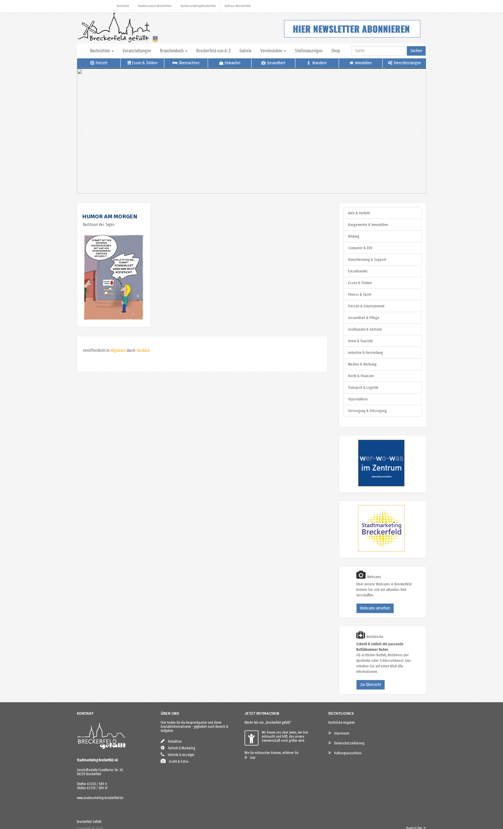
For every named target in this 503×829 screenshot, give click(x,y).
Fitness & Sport (359, 294)
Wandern (319, 62)
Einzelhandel (357, 271)
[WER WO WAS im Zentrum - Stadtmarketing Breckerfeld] (374, 485)
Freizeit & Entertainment (366, 306)
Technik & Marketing (180, 748)
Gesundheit (275, 62)
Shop (335, 51)
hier (252, 758)
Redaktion (173, 741)
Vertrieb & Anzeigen (179, 755)
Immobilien (363, 62)
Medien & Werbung (362, 364)
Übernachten (188, 62)
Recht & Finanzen (361, 376)
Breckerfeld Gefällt (89, 822)
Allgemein (118, 350)
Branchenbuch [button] (172, 51)
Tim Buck (143, 350)
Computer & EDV (360, 248)
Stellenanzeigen (309, 51)
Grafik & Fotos (177, 762)
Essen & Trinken (144, 62)
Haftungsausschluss (347, 753)
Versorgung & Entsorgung (367, 411)
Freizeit (101, 62)
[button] (86, 131)
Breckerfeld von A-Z (213, 51)
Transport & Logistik (363, 387)
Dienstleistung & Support (367, 259)
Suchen (416, 50)
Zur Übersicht (370, 684)
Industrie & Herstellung (365, 352)
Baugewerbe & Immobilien (368, 224)
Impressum (340, 733)
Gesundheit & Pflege (363, 317)
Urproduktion (358, 399)
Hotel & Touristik (360, 341)
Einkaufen (232, 62)
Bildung (353, 236)
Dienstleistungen (407, 62)
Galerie (246, 51)
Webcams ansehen (375, 608)
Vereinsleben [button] (271, 51)
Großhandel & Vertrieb (365, 329)
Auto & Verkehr (359, 213)
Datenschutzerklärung (348, 743)
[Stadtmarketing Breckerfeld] (374, 550)
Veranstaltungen (137, 51)
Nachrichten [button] (100, 51)
